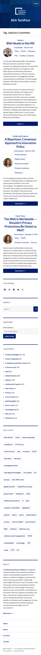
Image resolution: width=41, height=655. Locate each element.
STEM (30, 536)
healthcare (20, 494)
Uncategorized (10, 410)
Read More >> (20, 204)
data (17, 51)
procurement (30, 522)
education (32, 51)
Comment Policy (19, 651)
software (13, 529)
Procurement (10, 397)
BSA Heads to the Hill (20, 43)
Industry (20, 40)
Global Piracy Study (24, 487)
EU (17, 56)
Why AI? (8, 414)
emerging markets (11, 465)
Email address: (8, 327)
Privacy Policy (7, 651)
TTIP (12, 550)
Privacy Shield (17, 522)
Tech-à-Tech (9, 405)
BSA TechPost (20, 20)
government (8, 494)
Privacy (23, 216)
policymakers (31, 515)
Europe (6, 480)
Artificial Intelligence (13, 355)
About (5, 629)
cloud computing (21, 154)
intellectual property (22, 163)
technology (20, 543)
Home (5, 623)
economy (26, 451)
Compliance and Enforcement (16, 363)
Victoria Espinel (19, 151)
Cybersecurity (10, 367)
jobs (27, 501)
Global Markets (11, 376)
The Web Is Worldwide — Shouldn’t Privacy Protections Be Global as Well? (20, 224)
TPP (28, 543)
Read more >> (8, 613)
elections (17, 458)
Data (17, 216)
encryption (27, 473)
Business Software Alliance (16, 570)
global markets (20, 159)
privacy (34, 242)
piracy (14, 515)
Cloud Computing (11, 359)
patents (7, 515)
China (17, 437)
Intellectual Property (20, 136)
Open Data (9, 388)
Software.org (24, 529)
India (28, 494)
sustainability (9, 543)
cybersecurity (9, 451)
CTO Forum (19, 444)
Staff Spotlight (10, 401)
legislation (19, 173)
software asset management (14, 536)
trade (6, 550)
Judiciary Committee (27, 56)
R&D (5, 529)
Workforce (9, 418)
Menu (36, 4)
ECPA (24, 51)
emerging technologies (12, 473)
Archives (6, 635)
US (18, 550)
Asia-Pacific (8, 437)
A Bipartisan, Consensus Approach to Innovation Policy (20, 142)
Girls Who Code (18, 480)
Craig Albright (18, 47)
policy (21, 515)
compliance (8, 444)
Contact (6, 642)
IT (23, 501)
